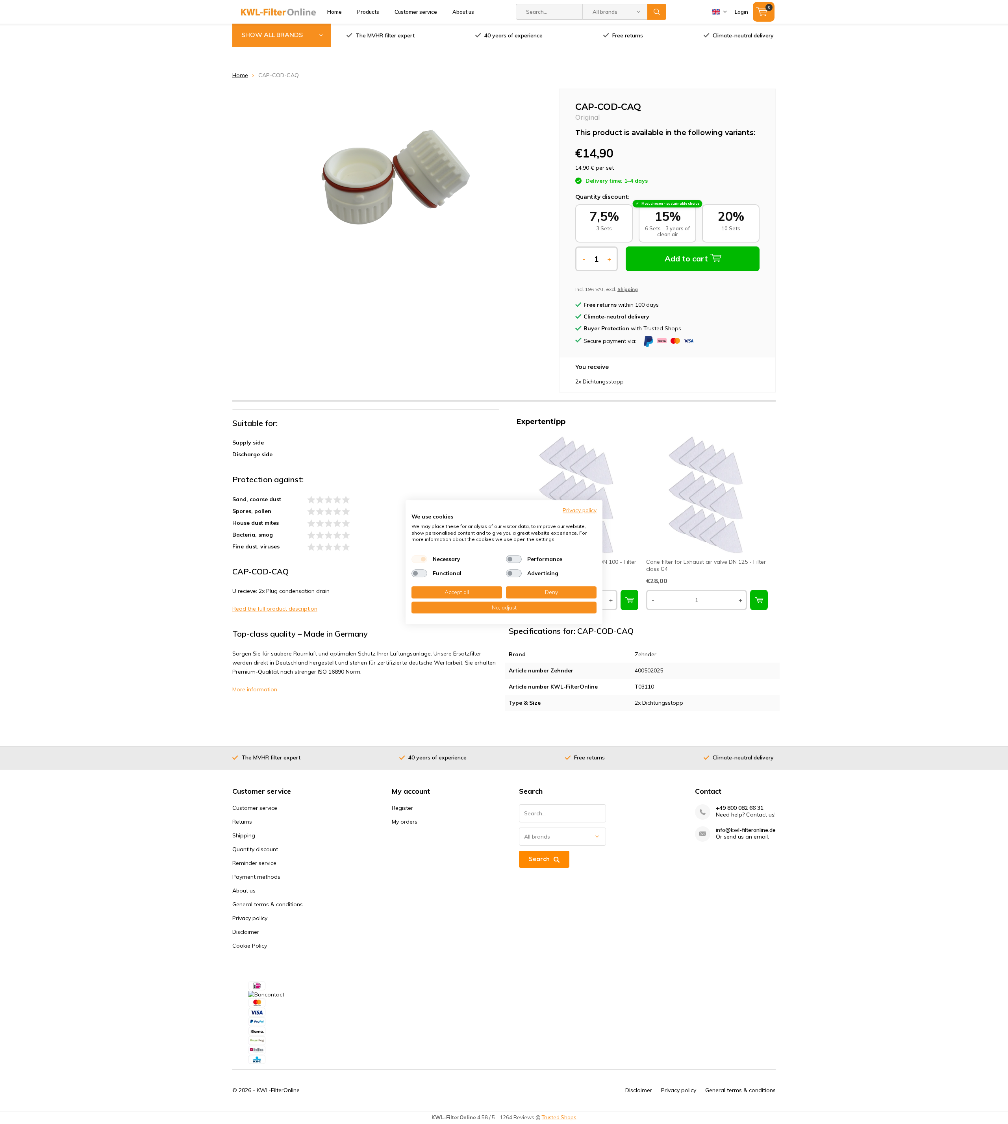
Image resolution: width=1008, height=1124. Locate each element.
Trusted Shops (559, 1117)
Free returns (627, 35)
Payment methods (256, 876)
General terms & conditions (267, 904)
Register (402, 807)
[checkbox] (419, 559)
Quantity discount (255, 849)
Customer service (416, 12)
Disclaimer (245, 931)
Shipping (243, 835)
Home (334, 12)
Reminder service (254, 863)
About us (463, 12)
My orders (404, 821)
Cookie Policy (249, 945)
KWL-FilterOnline (278, 1090)
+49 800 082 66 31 (739, 808)
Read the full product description (274, 608)
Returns (242, 821)
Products (368, 12)
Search (656, 12)
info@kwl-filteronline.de (746, 830)
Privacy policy (249, 918)
